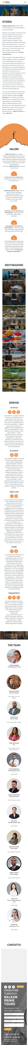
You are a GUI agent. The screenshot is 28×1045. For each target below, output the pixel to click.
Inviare (7, 1029)
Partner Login (20, 986)
